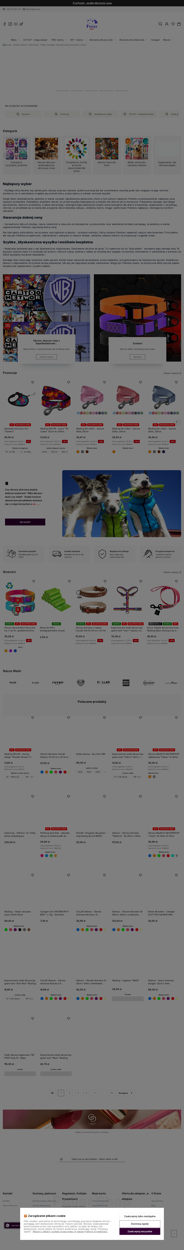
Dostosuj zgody (140, 1223)
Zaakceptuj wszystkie (140, 1231)
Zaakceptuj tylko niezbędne (140, 1216)
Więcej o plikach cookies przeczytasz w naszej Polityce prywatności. (70, 1231)
